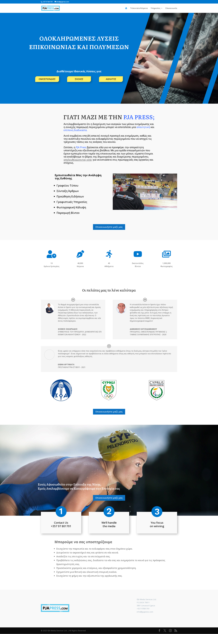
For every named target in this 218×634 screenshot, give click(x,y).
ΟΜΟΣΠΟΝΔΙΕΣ (47, 79)
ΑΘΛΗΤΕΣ (111, 79)
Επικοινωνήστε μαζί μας (109, 226)
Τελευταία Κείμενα (139, 8)
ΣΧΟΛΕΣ (79, 79)
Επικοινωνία (171, 8)
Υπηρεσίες (155, 8)
